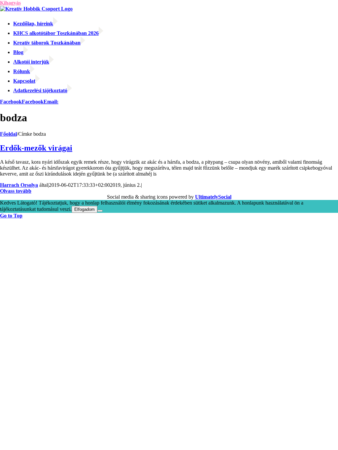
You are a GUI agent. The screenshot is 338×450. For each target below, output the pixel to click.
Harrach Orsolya (19, 185)
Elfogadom (84, 209)
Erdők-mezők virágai (36, 148)
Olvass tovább (15, 191)
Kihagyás (10, 3)
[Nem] (100, 211)
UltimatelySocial (213, 197)
